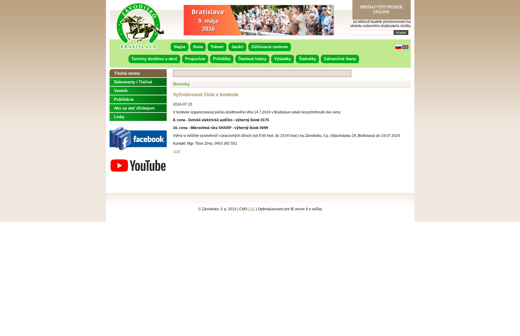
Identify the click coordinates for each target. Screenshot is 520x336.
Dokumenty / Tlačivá (133, 82)
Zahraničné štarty (340, 59)
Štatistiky (307, 59)
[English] (405, 48)
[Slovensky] (398, 48)
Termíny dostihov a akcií (154, 59)
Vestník (121, 90)
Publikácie (124, 99)
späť (177, 151)
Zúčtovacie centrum (269, 47)
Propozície (195, 59)
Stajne (179, 47)
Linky (119, 117)
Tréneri (217, 47)
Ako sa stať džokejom (134, 108)
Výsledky (282, 59)
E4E (251, 209)
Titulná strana (127, 73)
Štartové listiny (252, 59)
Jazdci (237, 47)
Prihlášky (222, 59)
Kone (198, 47)
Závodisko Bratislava (140, 26)
